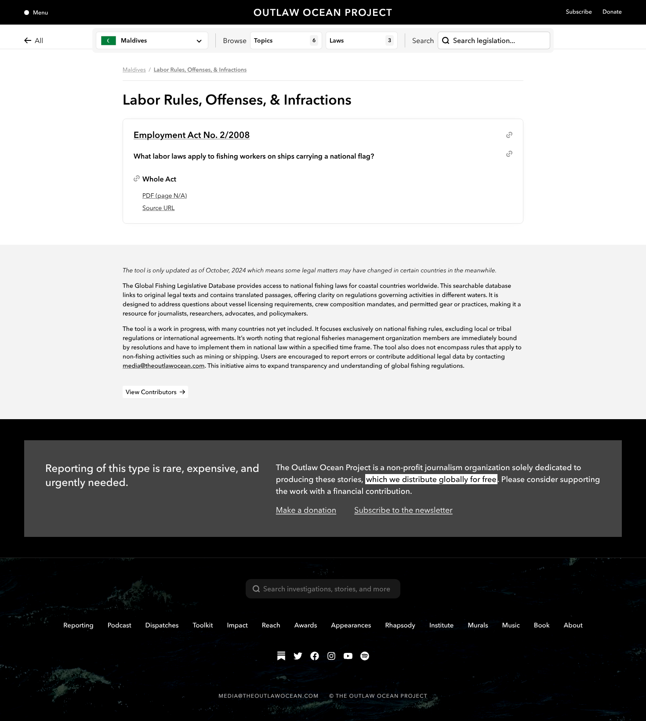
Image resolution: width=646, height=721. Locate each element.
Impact (237, 625)
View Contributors (151, 392)
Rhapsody (400, 625)
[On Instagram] (331, 656)
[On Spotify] (364, 656)
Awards (305, 625)
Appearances (351, 625)
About (573, 625)
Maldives (134, 69)
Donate (612, 11)
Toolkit (202, 625)
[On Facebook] (314, 656)
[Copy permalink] (509, 135)
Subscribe (579, 11)
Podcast (119, 625)
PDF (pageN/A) (164, 195)
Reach (271, 625)
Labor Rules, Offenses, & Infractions (200, 69)
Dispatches (162, 625)
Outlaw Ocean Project (323, 12)
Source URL (158, 208)
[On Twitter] (298, 656)
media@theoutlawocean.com (164, 366)
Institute (441, 625)
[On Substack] (281, 656)
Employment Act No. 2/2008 (192, 134)
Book (542, 625)
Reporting (78, 625)
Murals (478, 625)
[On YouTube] (348, 656)
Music (511, 625)
